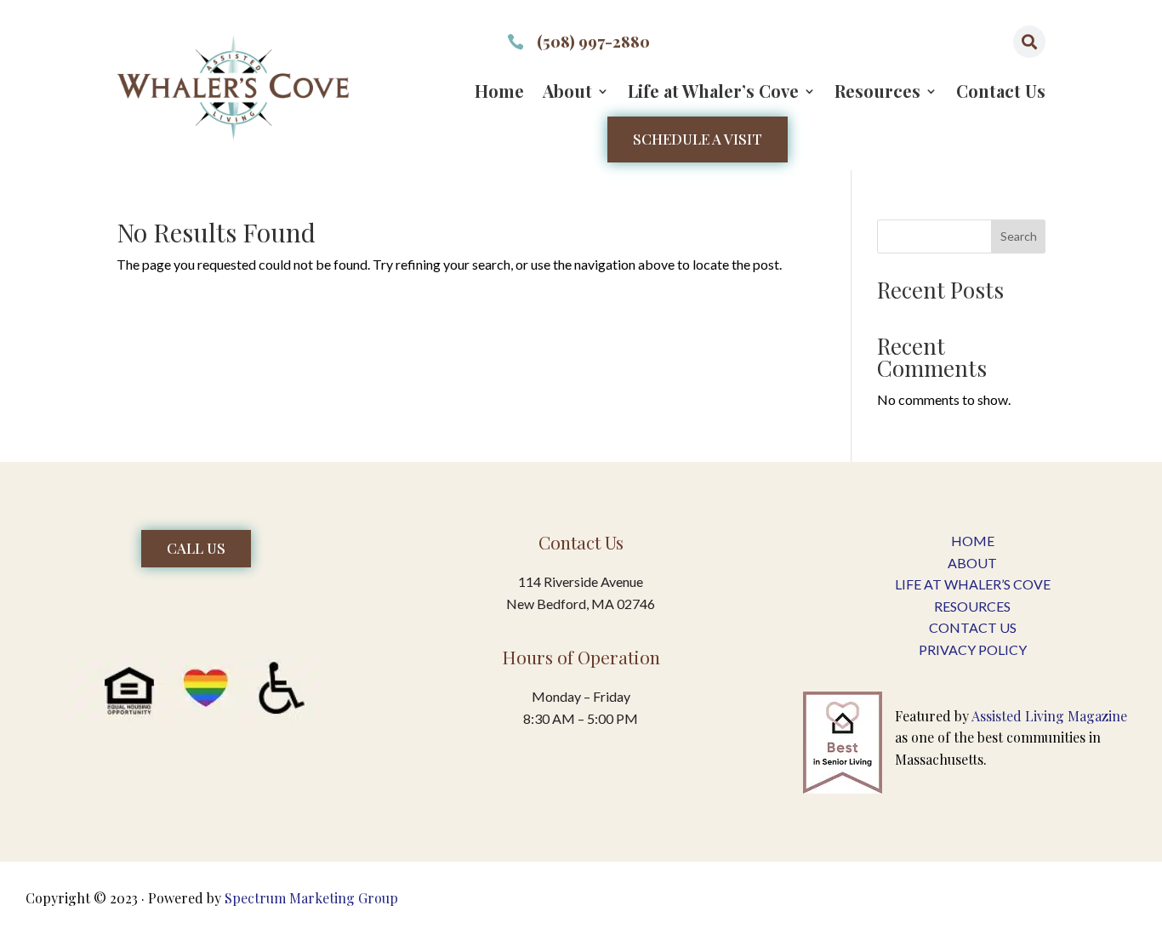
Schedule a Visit (697, 138)
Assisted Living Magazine (1049, 716)
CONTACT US (973, 627)
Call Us (196, 547)
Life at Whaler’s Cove (713, 93)
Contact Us (1000, 93)
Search (1018, 236)
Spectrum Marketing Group (311, 898)
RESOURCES (972, 606)
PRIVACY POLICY (973, 649)
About (567, 93)
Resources (877, 93)
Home (499, 93)
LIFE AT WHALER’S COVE (973, 584)
